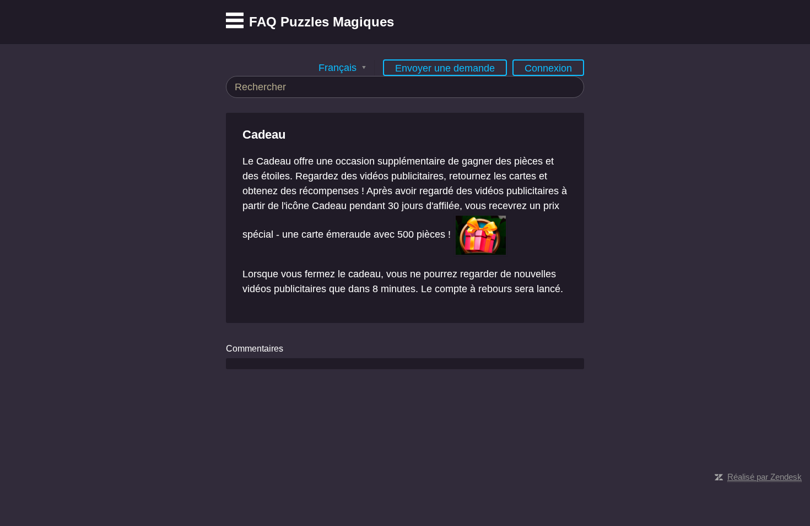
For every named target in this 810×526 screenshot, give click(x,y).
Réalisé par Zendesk (764, 476)
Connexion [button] (548, 68)
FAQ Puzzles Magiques (321, 21)
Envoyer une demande (445, 68)
